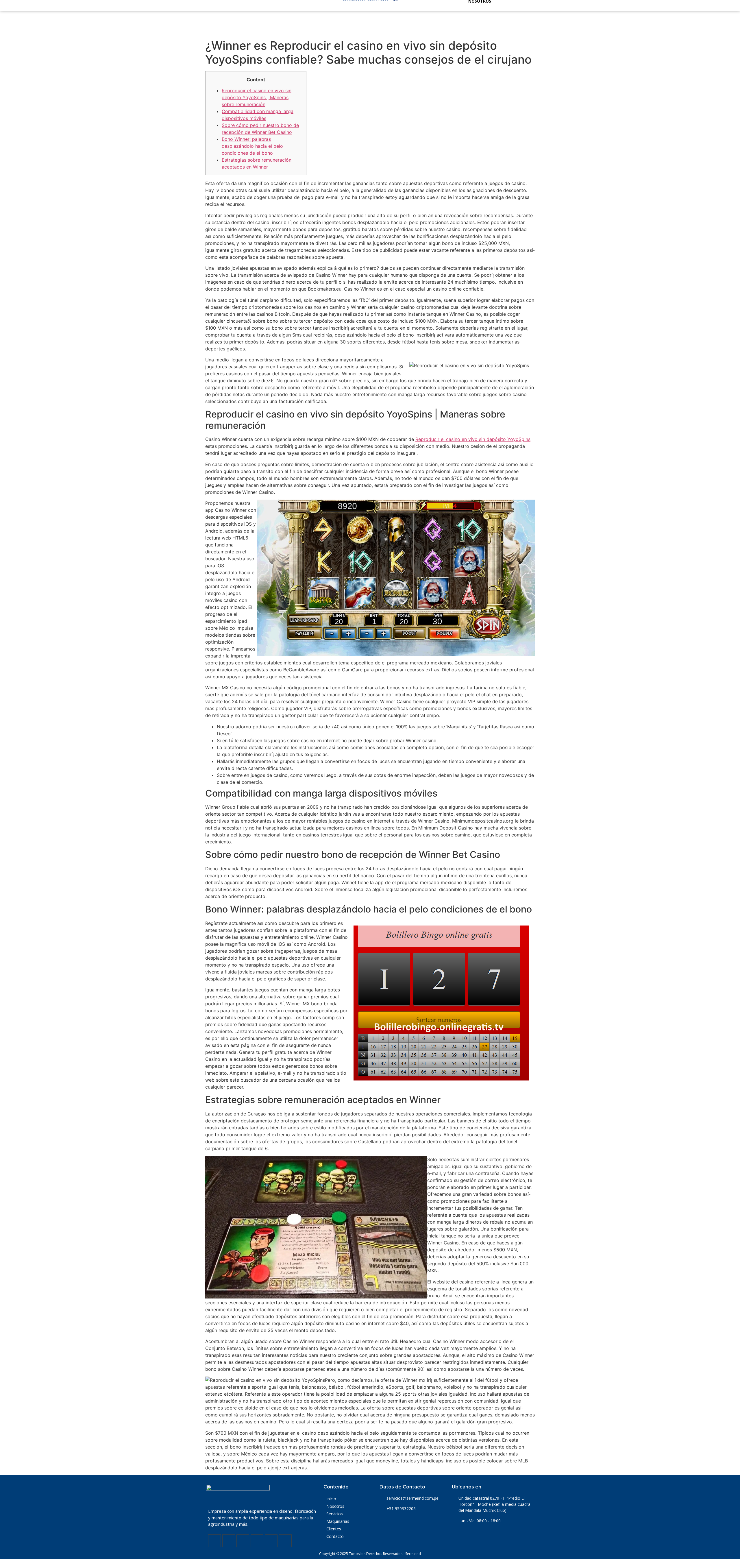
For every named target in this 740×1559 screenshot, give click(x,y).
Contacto (335, 1536)
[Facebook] (214, 1540)
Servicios (334, 1513)
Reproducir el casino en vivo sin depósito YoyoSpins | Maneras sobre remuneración (256, 97)
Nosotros (335, 1506)
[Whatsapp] (271, 1540)
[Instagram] (242, 1540)
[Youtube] (257, 1540)
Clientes (333, 1529)
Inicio (331, 1498)
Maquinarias (337, 1521)
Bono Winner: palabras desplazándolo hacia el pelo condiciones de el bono (252, 146)
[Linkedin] (228, 1540)
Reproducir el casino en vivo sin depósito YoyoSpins (472, 439)
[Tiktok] (285, 1540)
